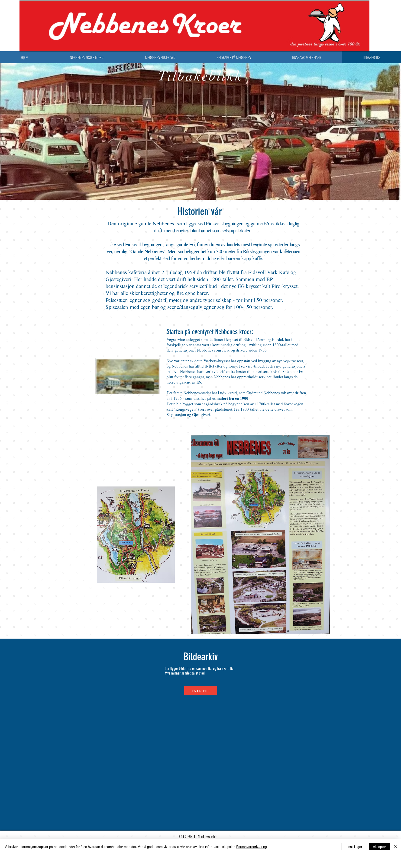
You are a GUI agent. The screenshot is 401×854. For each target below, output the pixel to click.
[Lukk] (395, 846)
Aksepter (379, 846)
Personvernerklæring (251, 846)
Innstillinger (354, 846)
